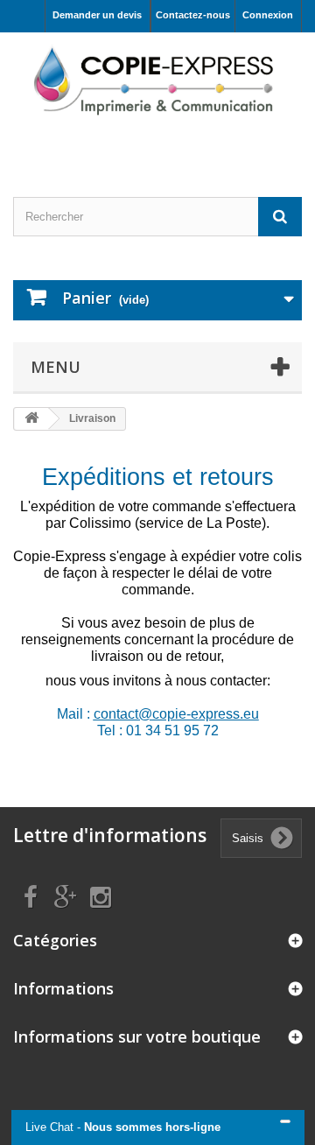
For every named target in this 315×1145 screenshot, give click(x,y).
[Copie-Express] (157, 79)
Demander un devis (97, 15)
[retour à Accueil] (31, 419)
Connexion (267, 15)
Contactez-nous (193, 15)
